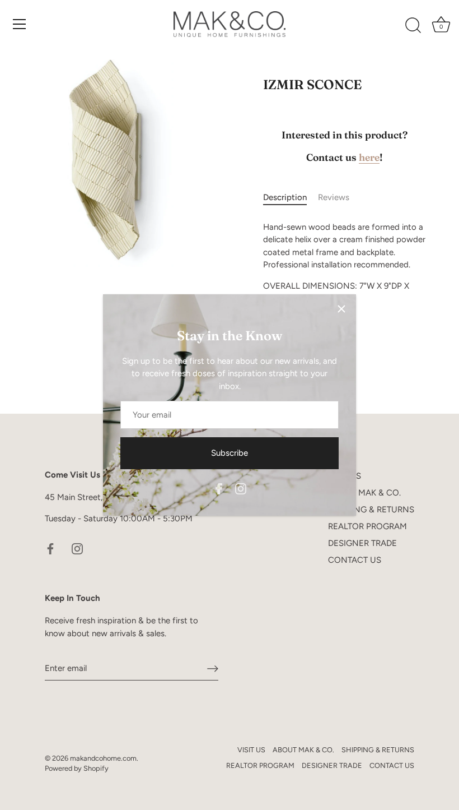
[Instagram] (240, 488)
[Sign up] (212, 668)
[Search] (413, 25)
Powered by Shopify (77, 768)
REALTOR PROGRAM (367, 526)
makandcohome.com (103, 758)
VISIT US (251, 750)
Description (285, 197)
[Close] (341, 309)
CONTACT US (354, 560)
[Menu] (19, 24)
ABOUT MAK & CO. (364, 493)
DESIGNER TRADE (362, 543)
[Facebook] (218, 488)
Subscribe (229, 453)
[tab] (290, 197)
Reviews (333, 197)
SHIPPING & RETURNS (371, 509)
